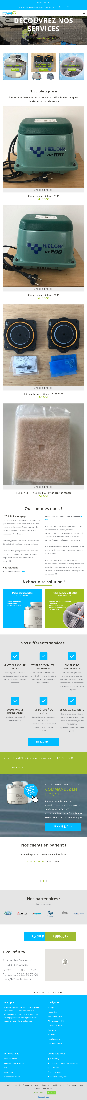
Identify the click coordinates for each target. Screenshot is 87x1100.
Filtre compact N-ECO (56, 1021)
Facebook (39, 992)
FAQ (5, 1068)
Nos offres (52, 1034)
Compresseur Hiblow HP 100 (43, 196)
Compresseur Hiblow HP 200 (43, 295)
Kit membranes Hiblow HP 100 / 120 (43, 394)
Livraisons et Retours (12, 1077)
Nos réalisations (54, 1039)
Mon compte (9, 1072)
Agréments (52, 1030)
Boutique (51, 1007)
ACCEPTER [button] (51, 1093)
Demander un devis (55, 1043)
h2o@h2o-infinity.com (59, 1077)
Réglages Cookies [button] (38, 1092)
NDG (23, 572)
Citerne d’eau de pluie (55, 1025)
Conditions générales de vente (15, 1063)
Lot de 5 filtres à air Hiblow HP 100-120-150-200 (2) (43, 493)
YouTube (57, 992)
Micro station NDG (55, 1016)
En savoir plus (43, 1097)
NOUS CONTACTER (43, 2)
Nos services (52, 1012)
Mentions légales (10, 1059)
